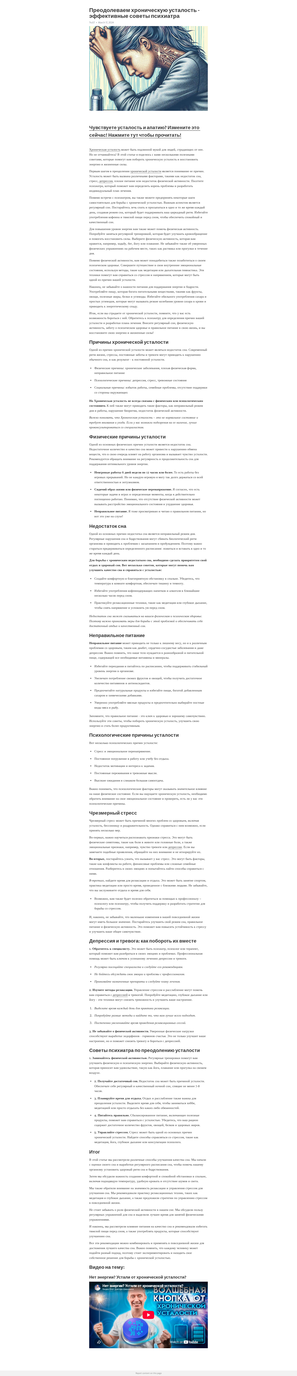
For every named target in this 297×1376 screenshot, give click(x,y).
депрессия (106, 181)
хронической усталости (145, 171)
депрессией (120, 995)
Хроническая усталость (104, 149)
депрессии (175, 847)
